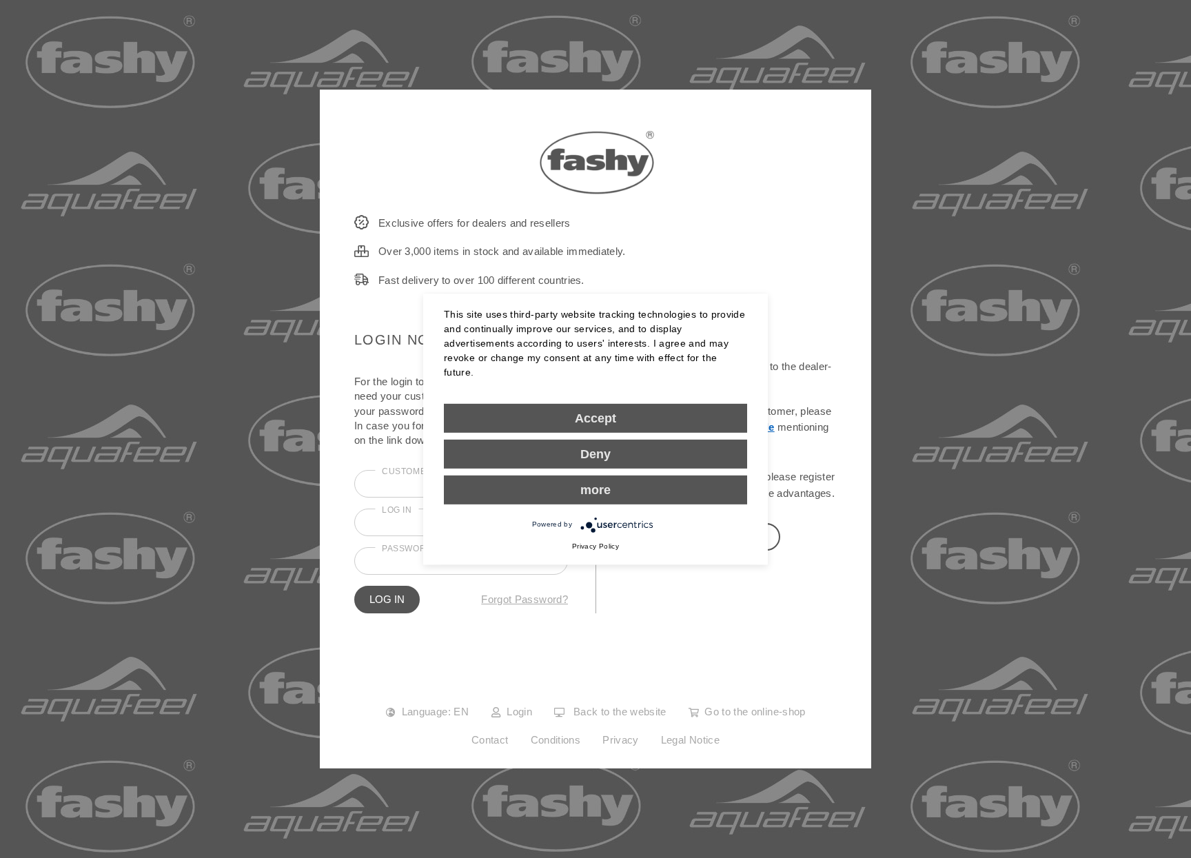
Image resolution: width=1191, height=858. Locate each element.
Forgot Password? (524, 599)
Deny (595, 453)
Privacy (620, 740)
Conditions (556, 740)
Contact (490, 740)
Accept (595, 418)
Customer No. (416, 471)
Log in (397, 510)
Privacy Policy (595, 545)
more (595, 489)
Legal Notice (690, 740)
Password (407, 548)
